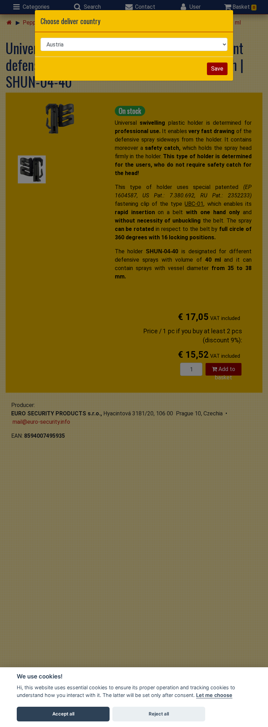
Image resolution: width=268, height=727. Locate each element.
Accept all (63, 714)
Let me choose (214, 695)
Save (217, 68)
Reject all (159, 714)
